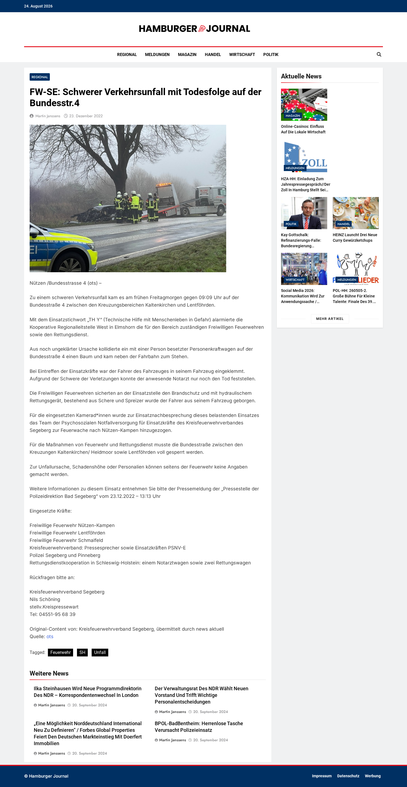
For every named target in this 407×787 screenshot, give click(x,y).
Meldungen (157, 54)
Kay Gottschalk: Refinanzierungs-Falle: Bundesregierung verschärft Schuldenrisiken (301, 246)
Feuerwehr (60, 652)
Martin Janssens (47, 116)
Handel (213, 54)
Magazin (187, 54)
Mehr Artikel (330, 319)
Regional (127, 54)
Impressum (322, 776)
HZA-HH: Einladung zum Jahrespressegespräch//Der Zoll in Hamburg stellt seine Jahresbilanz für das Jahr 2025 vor (305, 190)
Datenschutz (348, 776)
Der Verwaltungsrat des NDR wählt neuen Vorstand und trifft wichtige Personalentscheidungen (201, 695)
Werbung (373, 776)
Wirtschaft (242, 54)
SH (82, 652)
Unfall (100, 652)
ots (50, 636)
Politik (271, 54)
